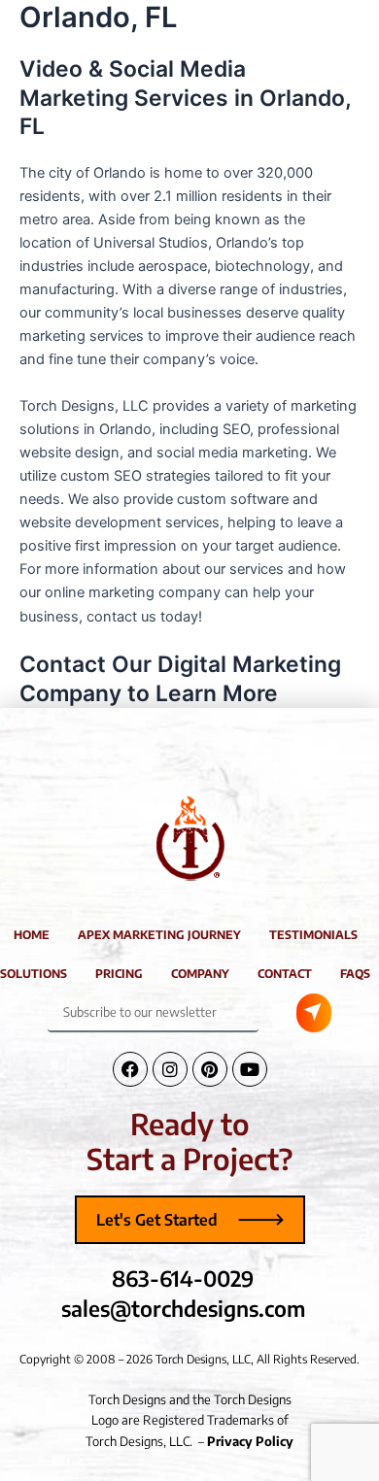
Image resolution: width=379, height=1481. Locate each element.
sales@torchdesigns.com (183, 1308)
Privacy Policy (250, 1441)
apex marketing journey (159, 934)
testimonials (313, 934)
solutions (33, 973)
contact (285, 973)
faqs (355, 973)
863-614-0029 (183, 1278)
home (32, 934)
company (200, 973)
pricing (119, 973)
